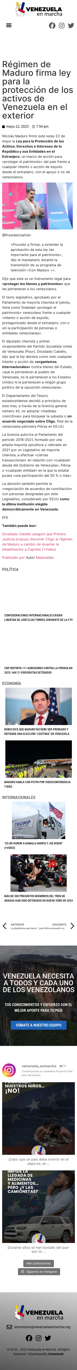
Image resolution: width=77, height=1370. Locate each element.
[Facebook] (52, 25)
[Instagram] (61, 25)
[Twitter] (71, 25)
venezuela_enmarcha (38, 1086)
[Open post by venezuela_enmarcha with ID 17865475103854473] (38, 1206)
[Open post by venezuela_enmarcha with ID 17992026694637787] (38, 1118)
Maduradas (45, 557)
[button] (9, 25)
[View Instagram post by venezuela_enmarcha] (70, 1149)
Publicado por (14, 557)
